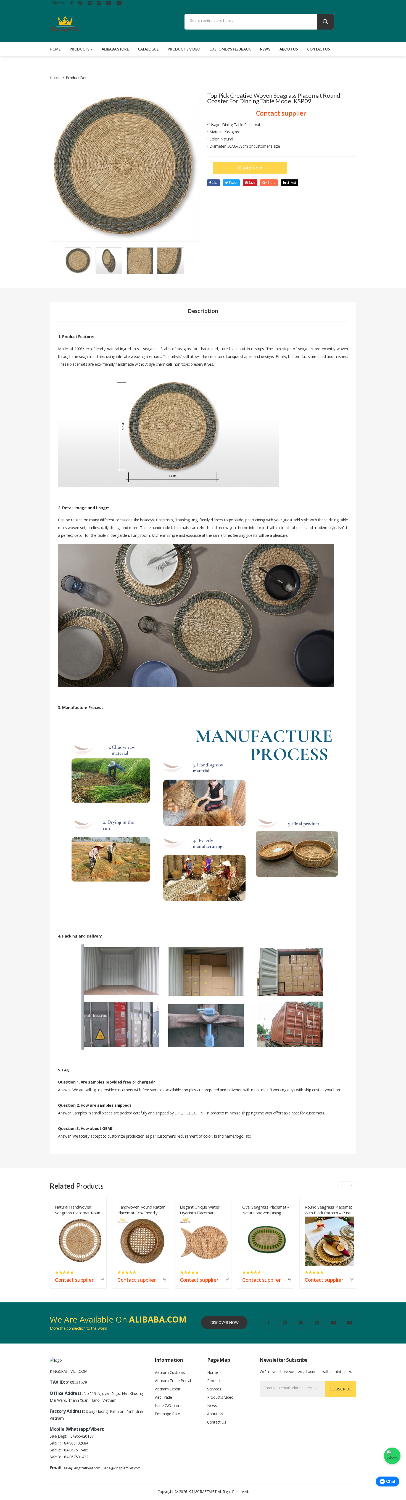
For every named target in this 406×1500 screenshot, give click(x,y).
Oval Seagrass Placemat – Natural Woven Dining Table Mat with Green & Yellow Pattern (203, 1209)
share (271, 182)
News (265, 49)
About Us (289, 49)
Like (214, 182)
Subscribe (340, 1389)
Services (214, 1389)
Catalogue (148, 49)
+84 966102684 (75, 1443)
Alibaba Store (115, 49)
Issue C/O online (168, 1405)
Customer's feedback (230, 49)
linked (291, 182)
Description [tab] (203, 311)
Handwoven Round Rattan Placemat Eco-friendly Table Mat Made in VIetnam (79, 1209)
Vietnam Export (168, 1389)
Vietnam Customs (170, 1372)
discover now (224, 1322)
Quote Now (250, 168)
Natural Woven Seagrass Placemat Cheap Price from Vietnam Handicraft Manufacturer (327, 1209)
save (251, 182)
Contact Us (318, 49)
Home (55, 49)
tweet (233, 182)
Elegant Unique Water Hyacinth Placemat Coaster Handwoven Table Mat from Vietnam (141, 1209)
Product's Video (184, 49)
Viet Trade (163, 1397)
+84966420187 (81, 1436)
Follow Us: (57, 2)
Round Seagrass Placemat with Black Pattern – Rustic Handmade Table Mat (266, 1209)
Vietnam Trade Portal (173, 1380)
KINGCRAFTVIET (202, 1491)
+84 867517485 (75, 1450)
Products (79, 49)
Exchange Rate (167, 1413)
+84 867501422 (75, 1456)
